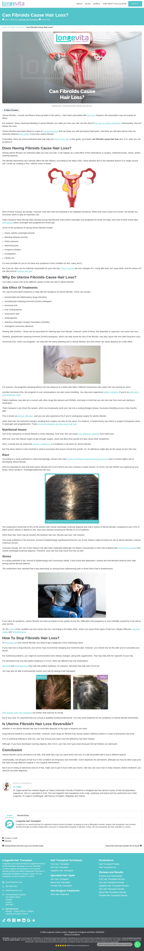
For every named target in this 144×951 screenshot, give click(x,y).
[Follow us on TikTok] (4, 920)
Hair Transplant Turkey (109, 864)
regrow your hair (61, 139)
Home (4, 27)
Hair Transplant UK (107, 867)
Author (10, 815)
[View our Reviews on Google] (28, 920)
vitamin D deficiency (42, 444)
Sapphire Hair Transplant (62, 870)
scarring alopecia (50, 131)
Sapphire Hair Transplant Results (114, 886)
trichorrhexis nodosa (127, 548)
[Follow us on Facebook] (9, 920)
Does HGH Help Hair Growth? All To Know (122, 846)
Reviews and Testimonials (110, 876)
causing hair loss (24, 271)
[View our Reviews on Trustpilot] (33, 920)
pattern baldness (111, 392)
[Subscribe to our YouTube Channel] (18, 920)
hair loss (90, 115)
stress (12, 629)
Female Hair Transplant (61, 886)
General (21, 27)
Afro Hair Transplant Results (111, 889)
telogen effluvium (25, 416)
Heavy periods (67, 268)
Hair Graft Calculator (114, 4)
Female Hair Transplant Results (113, 895)
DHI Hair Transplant (59, 867)
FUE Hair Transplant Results (112, 879)
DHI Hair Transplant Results (111, 882)
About (79, 4)
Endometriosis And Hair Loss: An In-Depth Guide (24, 846)
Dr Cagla (17, 787)
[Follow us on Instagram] (14, 920)
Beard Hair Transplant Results (112, 892)
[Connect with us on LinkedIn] (23, 920)
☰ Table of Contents (11, 110)
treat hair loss (11, 643)
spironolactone (21, 666)
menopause (7, 223)
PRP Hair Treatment (60, 894)
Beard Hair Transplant (60, 882)
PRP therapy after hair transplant (17, 713)
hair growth (24, 134)
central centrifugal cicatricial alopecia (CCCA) (87, 459)
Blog (87, 4)
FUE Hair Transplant (60, 864)
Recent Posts (23, 815)
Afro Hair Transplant (60, 879)
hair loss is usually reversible (107, 123)
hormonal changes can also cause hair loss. (57, 424)
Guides (96, 4)
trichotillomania (19, 632)
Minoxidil (6, 666)
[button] (137, 944)
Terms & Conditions (72, 935)
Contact (135, 4)
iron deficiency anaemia (89, 434)
